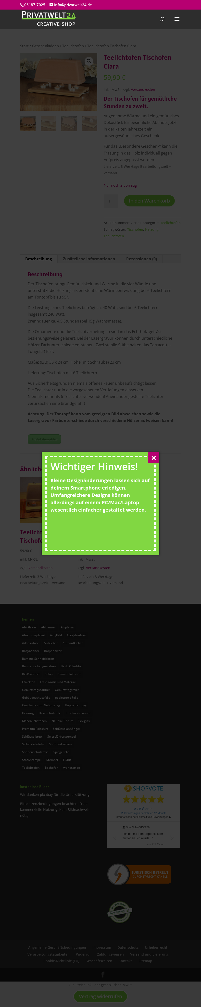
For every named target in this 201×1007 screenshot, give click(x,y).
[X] (153, 457)
